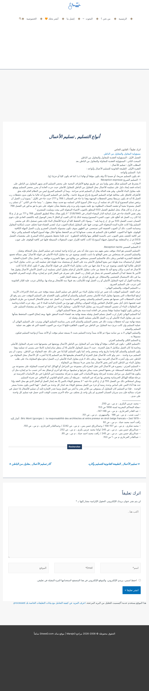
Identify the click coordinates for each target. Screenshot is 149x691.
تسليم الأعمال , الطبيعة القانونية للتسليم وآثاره (114, 463)
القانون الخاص (121, 149)
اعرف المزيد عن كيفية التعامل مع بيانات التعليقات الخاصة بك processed (49, 602)
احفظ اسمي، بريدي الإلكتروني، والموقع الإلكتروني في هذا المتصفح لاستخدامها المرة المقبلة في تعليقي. (87, 580)
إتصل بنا (70, 18)
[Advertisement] (74, 99)
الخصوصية (31, 18)
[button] (20, 18)
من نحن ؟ (105, 18)
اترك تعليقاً (135, 149)
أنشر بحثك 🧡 (51, 18)
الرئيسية (123, 18)
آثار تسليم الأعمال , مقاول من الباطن (30, 463)
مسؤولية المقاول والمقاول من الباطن (122, 153)
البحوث (89, 18)
